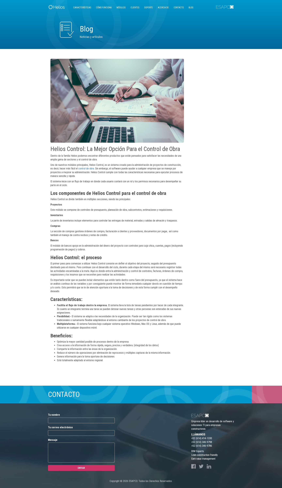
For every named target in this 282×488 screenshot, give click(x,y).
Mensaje (52, 439)
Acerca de (163, 7)
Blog (191, 7)
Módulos (121, 7)
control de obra (86, 168)
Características (82, 7)
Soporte (148, 7)
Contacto (179, 7)
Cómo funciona (104, 7)
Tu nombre (54, 414)
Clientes (135, 7)
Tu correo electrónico (60, 427)
